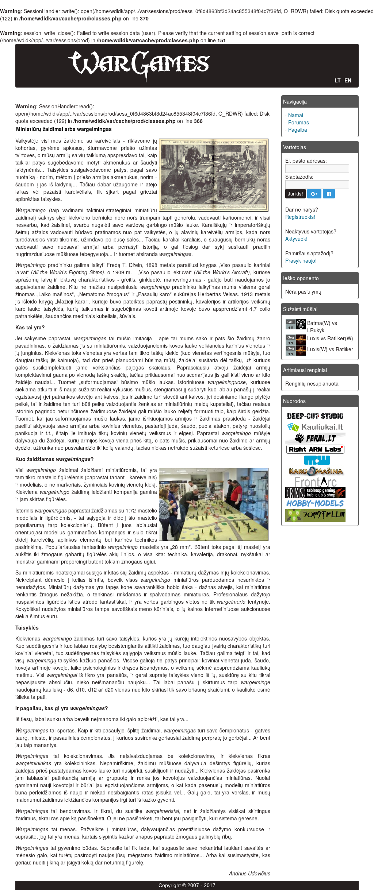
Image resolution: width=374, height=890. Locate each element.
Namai (295, 115)
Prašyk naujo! (301, 260)
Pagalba (297, 129)
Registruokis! (300, 216)
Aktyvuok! (296, 238)
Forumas (298, 122)
